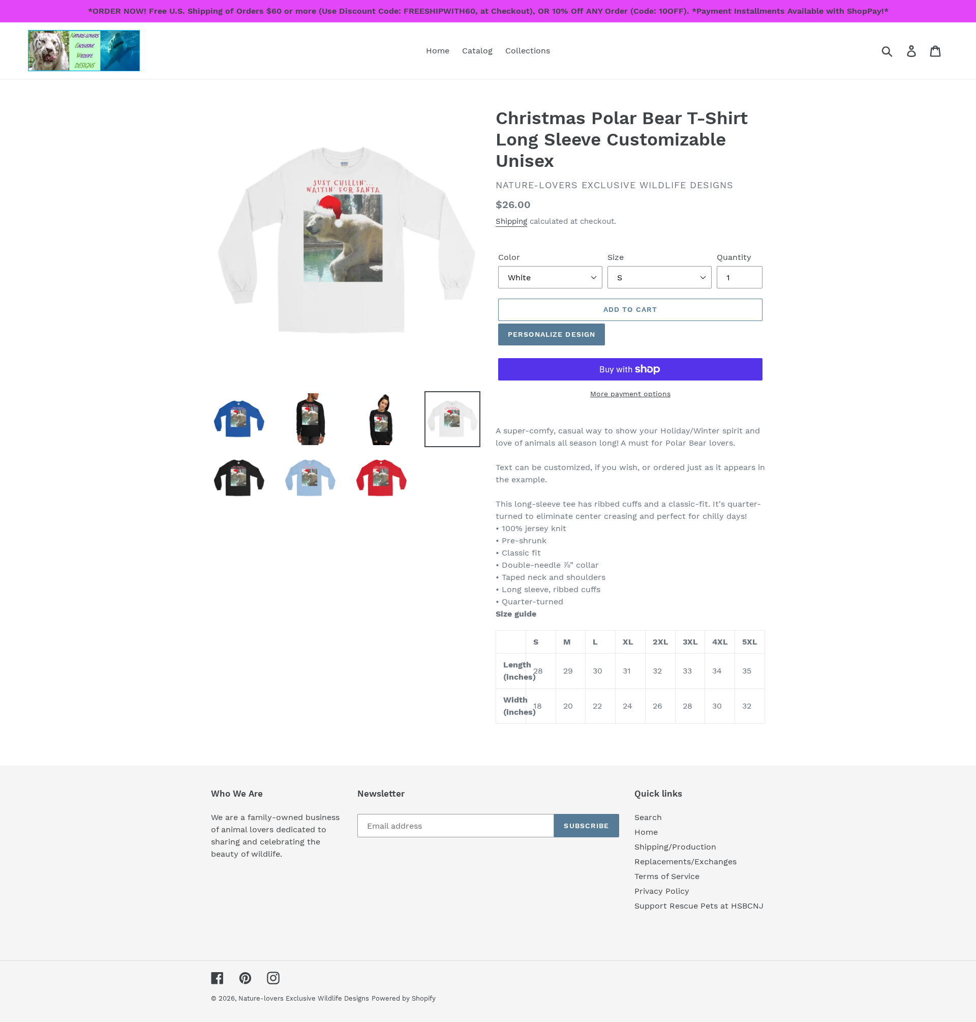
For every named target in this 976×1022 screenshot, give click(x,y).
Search (648, 817)
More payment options (630, 394)
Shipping (511, 221)
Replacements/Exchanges (685, 861)
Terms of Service (666, 876)
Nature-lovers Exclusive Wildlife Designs (303, 998)
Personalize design (551, 334)
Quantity (734, 257)
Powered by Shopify (404, 998)
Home (646, 832)
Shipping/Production (675, 847)
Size (615, 257)
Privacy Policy (661, 891)
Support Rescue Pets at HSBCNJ (699, 906)
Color (509, 257)
